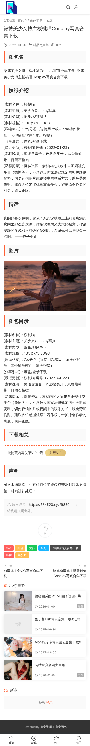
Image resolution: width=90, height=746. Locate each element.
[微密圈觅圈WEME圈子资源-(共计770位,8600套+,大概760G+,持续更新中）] (18, 601)
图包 (20, 548)
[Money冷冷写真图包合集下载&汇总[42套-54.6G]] (18, 647)
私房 (9, 555)
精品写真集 (41, 45)
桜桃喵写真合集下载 (65, 548)
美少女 (22, 555)
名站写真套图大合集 (50, 665)
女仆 (32, 548)
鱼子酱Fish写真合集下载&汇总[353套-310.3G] (59, 619)
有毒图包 (61, 727)
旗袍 (44, 548)
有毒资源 (46, 727)
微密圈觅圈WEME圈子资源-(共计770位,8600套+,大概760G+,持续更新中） (58, 596)
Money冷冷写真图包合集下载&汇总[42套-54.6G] (58, 642)
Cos (8, 548)
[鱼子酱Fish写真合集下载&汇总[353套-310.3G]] (18, 624)
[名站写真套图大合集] (18, 670)
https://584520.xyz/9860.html (53, 504)
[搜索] (68, 7)
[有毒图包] (11, 7)
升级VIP (55, 453)
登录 (49, 702)
